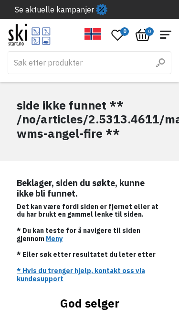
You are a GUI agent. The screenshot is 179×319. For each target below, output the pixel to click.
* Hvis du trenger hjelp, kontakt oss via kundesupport (81, 274)
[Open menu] (165, 34)
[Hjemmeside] (29, 34)
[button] (93, 34)
